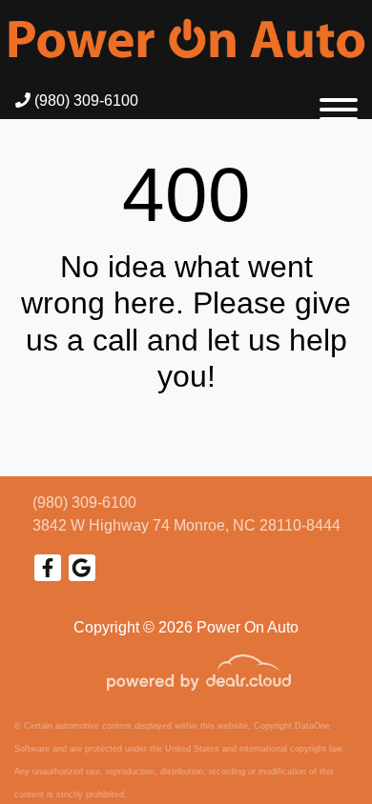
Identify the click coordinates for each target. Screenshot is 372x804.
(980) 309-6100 (84, 100)
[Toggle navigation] (338, 101)
